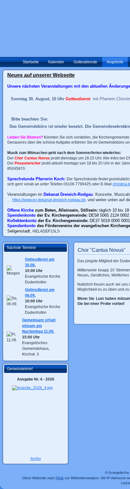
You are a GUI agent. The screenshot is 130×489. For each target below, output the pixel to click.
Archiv (35, 458)
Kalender (56, 62)
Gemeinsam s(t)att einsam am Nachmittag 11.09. (39, 326)
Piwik (60, 478)
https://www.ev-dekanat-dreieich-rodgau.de (49, 200)
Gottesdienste (85, 62)
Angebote (115, 62)
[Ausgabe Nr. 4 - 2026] (35, 419)
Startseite (31, 62)
